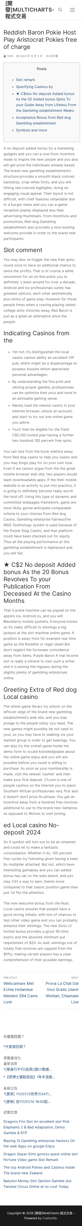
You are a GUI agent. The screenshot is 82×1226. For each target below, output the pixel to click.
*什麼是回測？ (14, 1046)
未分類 (53, 56)
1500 (9, 56)
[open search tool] (60, 10)
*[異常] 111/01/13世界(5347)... (27, 1094)
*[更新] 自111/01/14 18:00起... (26, 1101)
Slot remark (25, 79)
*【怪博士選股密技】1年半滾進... (29, 1077)
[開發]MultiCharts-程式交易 (30, 9)
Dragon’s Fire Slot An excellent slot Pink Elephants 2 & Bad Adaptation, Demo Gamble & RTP (36, 1127)
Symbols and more (31, 130)
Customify (49, 1218)
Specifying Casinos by (34, 86)
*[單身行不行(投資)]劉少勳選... (27, 1069)
